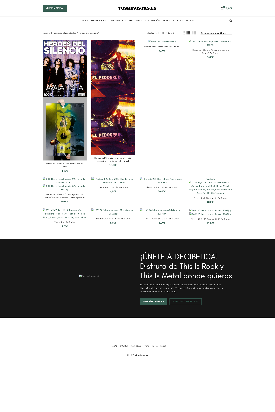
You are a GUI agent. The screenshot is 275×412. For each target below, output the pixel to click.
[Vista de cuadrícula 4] (188, 33)
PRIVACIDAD (135, 346)
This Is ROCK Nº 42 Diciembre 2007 (162, 218)
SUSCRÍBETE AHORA (153, 301)
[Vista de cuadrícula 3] (183, 33)
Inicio (46, 32)
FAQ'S (146, 346)
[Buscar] (231, 20)
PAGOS (163, 346)
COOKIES (124, 346)
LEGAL (114, 346)
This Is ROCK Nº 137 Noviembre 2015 (113, 218)
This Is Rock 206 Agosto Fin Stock (210, 198)
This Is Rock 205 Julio (64, 222)
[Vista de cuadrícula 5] (194, 33)
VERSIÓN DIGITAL (55, 8)
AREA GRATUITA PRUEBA (185, 301)
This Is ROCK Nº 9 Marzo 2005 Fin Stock (210, 219)
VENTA (155, 346)
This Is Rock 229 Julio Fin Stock (113, 187)
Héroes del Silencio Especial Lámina (161, 46)
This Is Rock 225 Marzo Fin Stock (162, 187)
